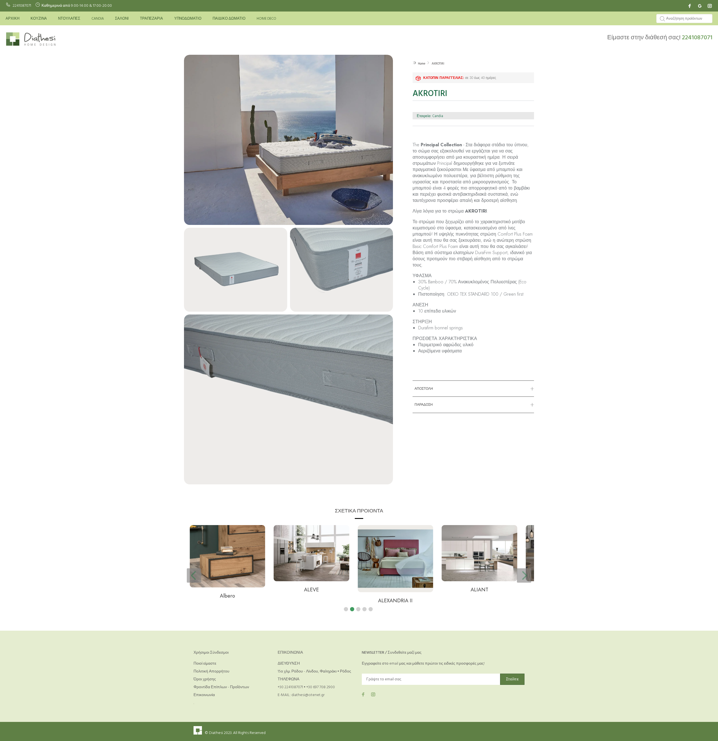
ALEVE (232, 589)
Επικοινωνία (204, 695)
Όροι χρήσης (205, 679)
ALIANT (401, 589)
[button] (346, 609)
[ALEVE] (233, 553)
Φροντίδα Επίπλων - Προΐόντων (221, 687)
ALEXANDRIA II (317, 600)
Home (421, 63)
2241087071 (22, 6)
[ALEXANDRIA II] (317, 558)
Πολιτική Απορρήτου (211, 671)
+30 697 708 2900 (320, 687)
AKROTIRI (438, 63)
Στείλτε (512, 679)
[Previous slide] (194, 575)
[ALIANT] (401, 553)
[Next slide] (524, 575)
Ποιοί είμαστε (205, 663)
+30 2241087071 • (292, 687)
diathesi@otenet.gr (308, 695)
